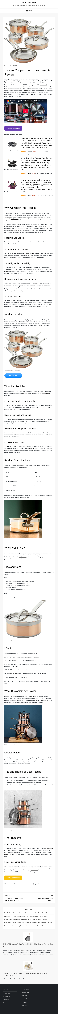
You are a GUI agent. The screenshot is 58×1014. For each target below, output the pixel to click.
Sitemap (5, 1003)
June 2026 (24, 999)
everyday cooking (45, 393)
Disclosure (6, 999)
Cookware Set (8, 217)
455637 (29, 173)
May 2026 (24, 1002)
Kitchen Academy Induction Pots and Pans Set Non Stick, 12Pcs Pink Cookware (25, 919)
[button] (29, 11)
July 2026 (24, 995)
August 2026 (25, 992)
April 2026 (24, 1005)
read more (17, 957)
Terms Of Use (6, 996)
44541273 (29, 151)
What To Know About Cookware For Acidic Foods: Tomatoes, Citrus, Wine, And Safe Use (28, 922)
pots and (6, 271)
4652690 (29, 195)
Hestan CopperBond (29, 696)
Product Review (9, 889)
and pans (37, 321)
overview (22, 465)
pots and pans (18, 660)
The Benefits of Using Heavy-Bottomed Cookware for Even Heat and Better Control (26, 926)
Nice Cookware (29, 2)
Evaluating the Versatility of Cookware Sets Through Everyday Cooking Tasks (25, 916)
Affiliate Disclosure (8, 990)
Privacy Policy (6, 993)
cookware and (24, 866)
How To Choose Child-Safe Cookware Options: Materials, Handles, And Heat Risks (26, 913)
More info (26, 154)
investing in (39, 325)
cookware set (20, 79)
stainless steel (27, 90)
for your (36, 760)
